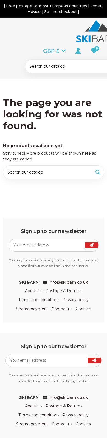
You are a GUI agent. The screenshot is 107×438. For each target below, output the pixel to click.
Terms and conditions (38, 299)
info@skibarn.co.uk (68, 282)
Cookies (83, 308)
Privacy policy (76, 299)
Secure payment (32, 308)
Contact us (62, 308)
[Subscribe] (91, 245)
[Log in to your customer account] (73, 50)
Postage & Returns (64, 290)
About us (33, 290)
